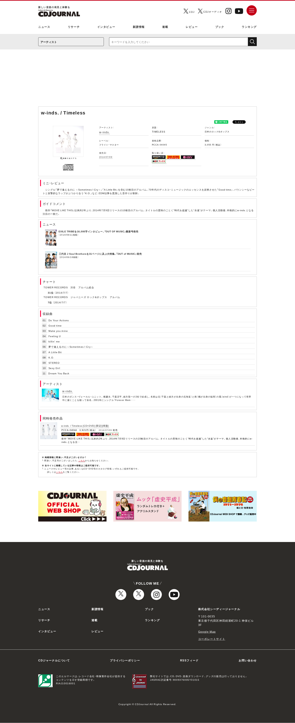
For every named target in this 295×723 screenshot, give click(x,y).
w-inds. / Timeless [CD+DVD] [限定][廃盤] (85, 425)
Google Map (207, 632)
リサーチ (74, 27)
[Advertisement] (147, 80)
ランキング (249, 27)
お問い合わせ (248, 660)
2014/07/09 (106, 156)
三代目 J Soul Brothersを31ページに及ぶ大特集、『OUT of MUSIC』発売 (100, 253)
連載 (165, 27)
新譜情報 (139, 27)
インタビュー (106, 27)
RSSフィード (189, 660)
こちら (81, 460)
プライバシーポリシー (125, 660)
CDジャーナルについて (54, 660)
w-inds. (104, 132)
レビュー (192, 27)
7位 (50, 302)
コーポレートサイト (211, 639)
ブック (219, 27)
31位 (51, 292)
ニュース (44, 27)
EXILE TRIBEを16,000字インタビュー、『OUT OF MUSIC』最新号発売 (98, 231)
